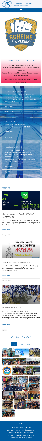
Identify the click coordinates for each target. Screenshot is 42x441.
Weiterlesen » (9, 106)
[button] (21, 10)
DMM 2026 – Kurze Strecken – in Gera (16, 262)
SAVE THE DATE (11, 121)
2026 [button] (13, 344)
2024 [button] (28, 344)
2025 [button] (21, 344)
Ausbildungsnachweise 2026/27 (16, 91)
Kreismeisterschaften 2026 (11, 308)
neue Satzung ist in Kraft (13, 147)
